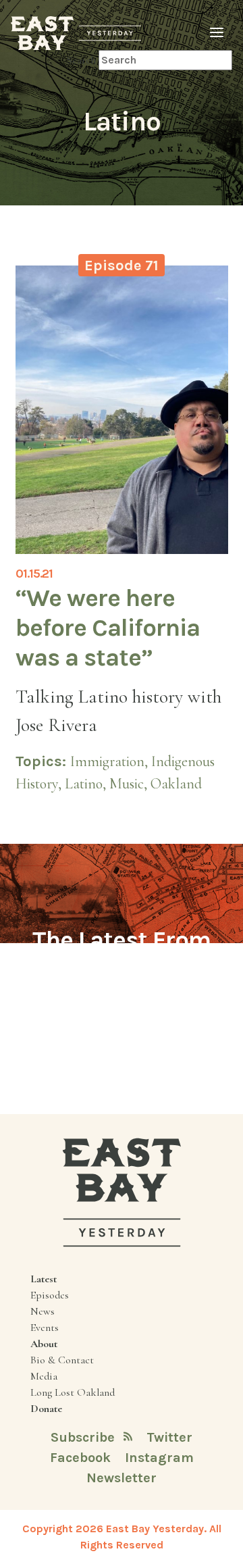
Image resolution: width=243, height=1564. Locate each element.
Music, (130, 783)
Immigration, (110, 761)
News (42, 1311)
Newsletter (121, 1478)
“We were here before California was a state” (108, 627)
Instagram (159, 1457)
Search (81, 60)
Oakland (176, 783)
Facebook (82, 1457)
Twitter (169, 1437)
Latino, (87, 783)
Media (43, 1376)
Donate (46, 1408)
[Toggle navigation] (216, 33)
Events (44, 1327)
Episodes (49, 1295)
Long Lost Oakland (72, 1392)
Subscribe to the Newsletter (121, 1016)
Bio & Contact (62, 1360)
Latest (43, 1279)
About (43, 1344)
